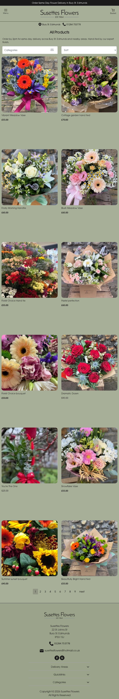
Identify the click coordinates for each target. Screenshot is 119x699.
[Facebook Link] (57, 657)
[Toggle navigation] (6, 11)
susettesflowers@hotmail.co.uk (62, 650)
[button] (59, 666)
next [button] (81, 591)
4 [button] (50, 591)
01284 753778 (73, 24)
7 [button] (65, 591)
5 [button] (55, 591)
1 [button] (35, 591)
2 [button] (40, 591)
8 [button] (70, 591)
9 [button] (75, 591)
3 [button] (45, 591)
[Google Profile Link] (62, 657)
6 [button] (60, 591)
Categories (10, 50)
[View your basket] (113, 11)
